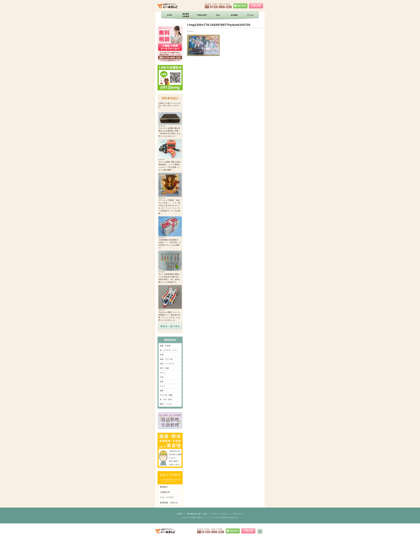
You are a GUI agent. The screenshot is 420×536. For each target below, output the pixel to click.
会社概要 (234, 15)
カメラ (162, 386)
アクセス (250, 15)
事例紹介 (164, 487)
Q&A (218, 15)
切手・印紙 (164, 368)
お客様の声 (165, 492)
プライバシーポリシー (220, 514)
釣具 (161, 382)
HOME (169, 15)
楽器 (161, 390)
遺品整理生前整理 (185, 15)
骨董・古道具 (165, 346)
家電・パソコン (166, 404)
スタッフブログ (167, 497)
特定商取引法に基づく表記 (197, 514)
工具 (161, 377)
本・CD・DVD (166, 399)
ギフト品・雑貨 (166, 395)
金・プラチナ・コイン (169, 350)
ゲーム (162, 373)
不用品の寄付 (202, 15)
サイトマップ (238, 514)
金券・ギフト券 (166, 359)
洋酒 (161, 355)
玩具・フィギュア (167, 364)
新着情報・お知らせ (169, 503)
